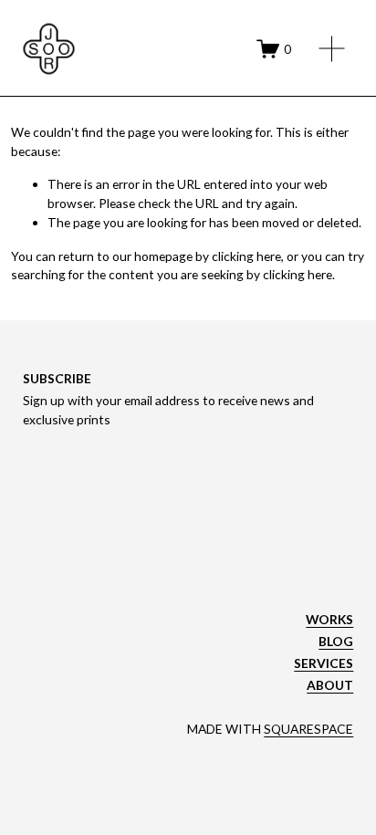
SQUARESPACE (308, 728)
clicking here (246, 256)
